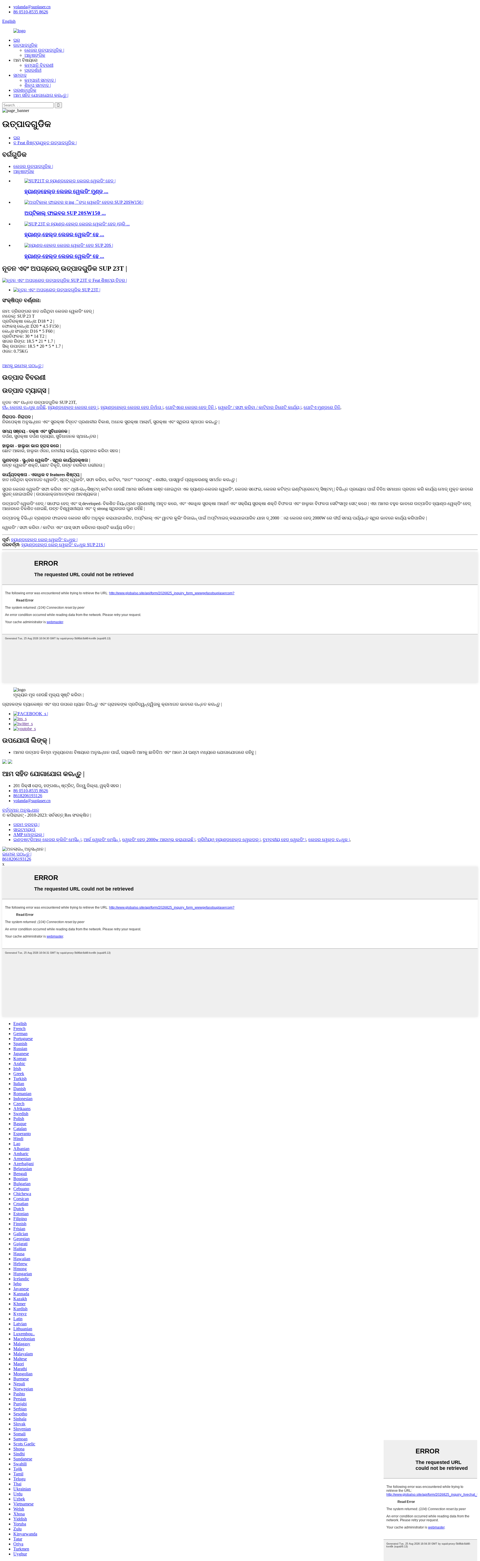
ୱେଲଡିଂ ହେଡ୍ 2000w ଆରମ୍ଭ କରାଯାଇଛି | (158, 839)
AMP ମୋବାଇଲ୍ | (28, 834)
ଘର (16, 40)
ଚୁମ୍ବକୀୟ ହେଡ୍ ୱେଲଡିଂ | (284, 839)
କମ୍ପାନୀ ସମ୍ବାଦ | (40, 80)
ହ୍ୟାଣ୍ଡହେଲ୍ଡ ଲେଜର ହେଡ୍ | (73, 407)
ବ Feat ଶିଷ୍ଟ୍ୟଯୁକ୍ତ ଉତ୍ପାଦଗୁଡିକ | (45, 142)
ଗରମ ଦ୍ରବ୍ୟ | (26, 824)
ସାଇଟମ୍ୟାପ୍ (24, 829)
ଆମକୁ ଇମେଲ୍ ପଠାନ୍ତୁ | (22, 365)
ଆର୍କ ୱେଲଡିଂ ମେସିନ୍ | (102, 839)
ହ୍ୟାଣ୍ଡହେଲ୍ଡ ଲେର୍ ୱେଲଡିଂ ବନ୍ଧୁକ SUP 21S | (63, 544)
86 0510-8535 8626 (30, 11)
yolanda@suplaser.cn (32, 6)
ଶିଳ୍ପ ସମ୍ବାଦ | (37, 85)
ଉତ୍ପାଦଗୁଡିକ (25, 45)
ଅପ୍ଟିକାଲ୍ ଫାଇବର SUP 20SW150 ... (65, 213)
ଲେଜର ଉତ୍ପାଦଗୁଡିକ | (44, 50)
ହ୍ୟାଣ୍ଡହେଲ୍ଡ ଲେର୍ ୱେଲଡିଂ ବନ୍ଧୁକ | (44, 539)
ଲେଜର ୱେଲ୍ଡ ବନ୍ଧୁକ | (329, 839)
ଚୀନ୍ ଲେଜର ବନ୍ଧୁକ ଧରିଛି (24, 407)
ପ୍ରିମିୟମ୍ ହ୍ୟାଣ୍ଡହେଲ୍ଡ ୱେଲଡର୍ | (229, 839)
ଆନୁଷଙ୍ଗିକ (34, 55)
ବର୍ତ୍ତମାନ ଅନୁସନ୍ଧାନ (20, 810)
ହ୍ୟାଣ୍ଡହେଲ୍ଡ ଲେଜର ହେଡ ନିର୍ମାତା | (132, 407)
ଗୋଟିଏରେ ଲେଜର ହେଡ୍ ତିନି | (191, 407)
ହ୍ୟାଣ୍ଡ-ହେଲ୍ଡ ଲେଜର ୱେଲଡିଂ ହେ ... (64, 234)
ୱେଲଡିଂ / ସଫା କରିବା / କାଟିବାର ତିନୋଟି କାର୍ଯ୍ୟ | (259, 407)
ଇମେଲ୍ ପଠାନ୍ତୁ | (16, 854)
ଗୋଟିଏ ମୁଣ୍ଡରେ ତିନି (322, 407)
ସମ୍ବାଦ (20, 75)
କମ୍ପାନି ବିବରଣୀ (38, 65)
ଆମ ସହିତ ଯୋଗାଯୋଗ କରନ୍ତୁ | (40, 95)
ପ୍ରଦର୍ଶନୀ (32, 70)
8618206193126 (27, 795)
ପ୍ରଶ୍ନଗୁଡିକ (24, 90)
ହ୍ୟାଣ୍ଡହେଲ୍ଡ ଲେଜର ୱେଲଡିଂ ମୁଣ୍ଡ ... (66, 191)
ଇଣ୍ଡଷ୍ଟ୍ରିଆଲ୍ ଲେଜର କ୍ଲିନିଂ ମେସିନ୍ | (47, 839)
